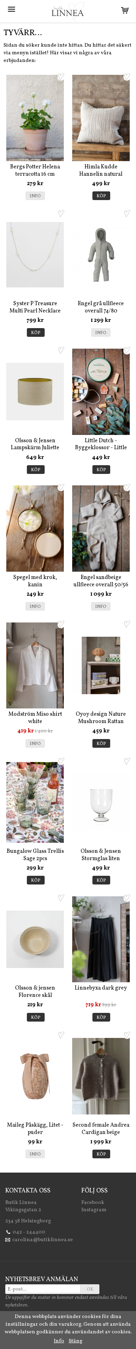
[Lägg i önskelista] (61, 77)
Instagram (93, 1210)
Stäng (75, 1341)
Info (35, 196)
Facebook (92, 1202)
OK (90, 1289)
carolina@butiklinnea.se (42, 1240)
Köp (101, 196)
